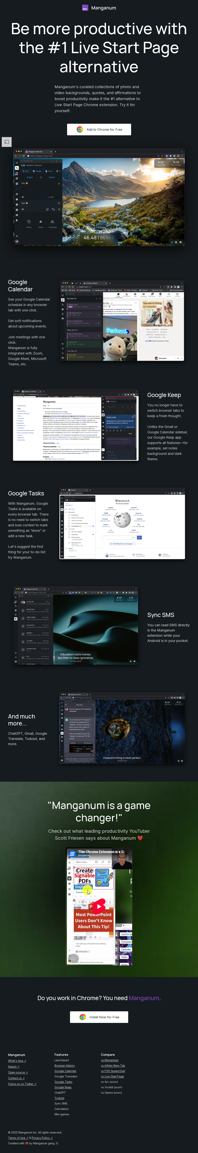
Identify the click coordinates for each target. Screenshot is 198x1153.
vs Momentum (110, 1060)
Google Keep (63, 1087)
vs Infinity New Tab (113, 1065)
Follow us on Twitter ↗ (22, 1084)
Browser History (65, 1065)
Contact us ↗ (16, 1078)
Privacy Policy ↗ (42, 1137)
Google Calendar (65, 1071)
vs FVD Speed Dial (113, 1071)
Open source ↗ (18, 1072)
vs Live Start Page (112, 1076)
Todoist (59, 1098)
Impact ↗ (14, 1066)
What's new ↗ (17, 1060)
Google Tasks (63, 1081)
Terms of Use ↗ (18, 1137)
